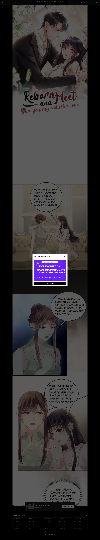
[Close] (64, 256)
